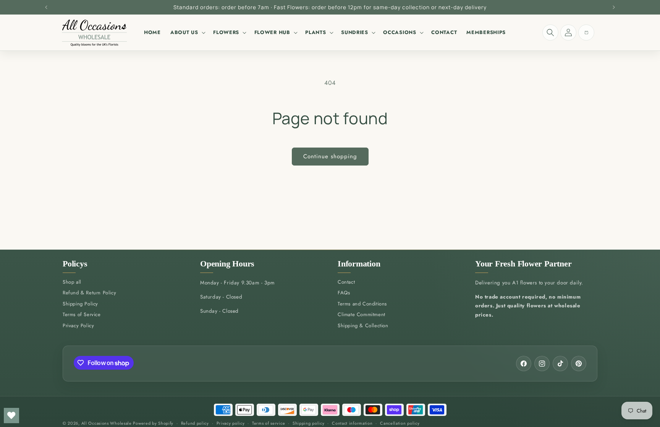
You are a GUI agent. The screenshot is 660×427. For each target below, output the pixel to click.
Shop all (72, 282)
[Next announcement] (613, 7)
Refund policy (195, 423)
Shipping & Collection (363, 325)
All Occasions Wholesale (106, 423)
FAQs (344, 292)
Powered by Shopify (153, 423)
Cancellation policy (399, 423)
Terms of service (268, 423)
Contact (346, 282)
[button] (186, 32)
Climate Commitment (361, 314)
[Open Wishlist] (11, 415)
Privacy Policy (78, 325)
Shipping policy (309, 423)
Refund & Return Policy (89, 292)
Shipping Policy (80, 303)
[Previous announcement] (46, 7)
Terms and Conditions (362, 303)
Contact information (352, 423)
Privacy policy (231, 423)
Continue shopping (330, 156)
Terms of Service (82, 314)
